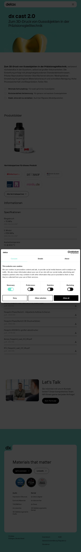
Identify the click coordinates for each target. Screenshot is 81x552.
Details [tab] (40, 259)
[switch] (31, 289)
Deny (15, 298)
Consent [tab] (14, 259)
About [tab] (67, 259)
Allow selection (40, 298)
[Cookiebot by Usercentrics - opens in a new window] (69, 252)
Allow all (66, 298)
